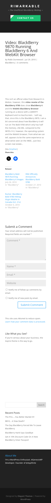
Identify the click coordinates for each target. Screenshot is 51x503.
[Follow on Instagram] (28, 29)
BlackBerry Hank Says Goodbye (19, 432)
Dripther (13, 149)
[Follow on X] (23, 29)
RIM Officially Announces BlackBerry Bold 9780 (33, 178)
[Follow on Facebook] (17, 29)
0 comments (22, 62)
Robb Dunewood (15, 59)
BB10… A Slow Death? (15, 421)
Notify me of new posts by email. (23, 298)
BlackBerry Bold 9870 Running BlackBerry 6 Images (14, 177)
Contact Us (25, 18)
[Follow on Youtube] (34, 29)
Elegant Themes (25, 496)
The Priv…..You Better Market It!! (19, 417)
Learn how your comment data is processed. (25, 321)
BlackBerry (10, 62)
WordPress (25, 499)
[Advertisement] (25, 372)
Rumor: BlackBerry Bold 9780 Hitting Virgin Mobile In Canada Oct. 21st (13, 198)
